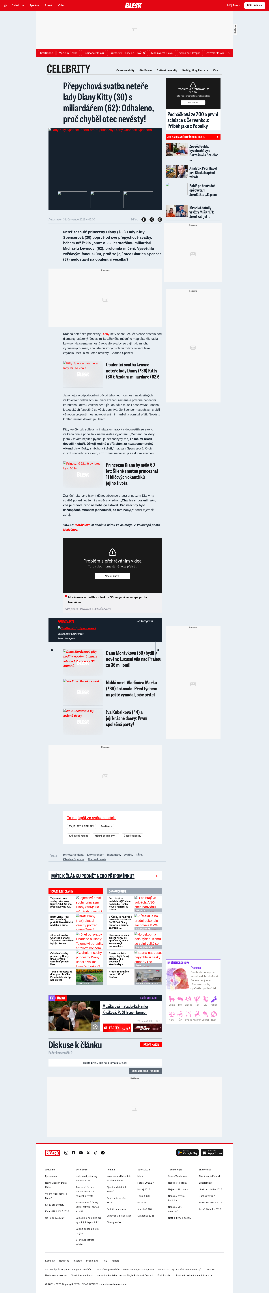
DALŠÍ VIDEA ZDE (148, 998)
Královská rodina (78, 835)
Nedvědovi (70, 529)
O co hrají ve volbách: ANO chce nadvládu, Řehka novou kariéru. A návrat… (119, 904)
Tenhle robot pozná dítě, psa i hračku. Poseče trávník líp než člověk (61, 975)
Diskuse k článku (75, 1045)
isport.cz (140, 965)
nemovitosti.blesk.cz (147, 983)
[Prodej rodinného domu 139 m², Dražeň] (148, 977)
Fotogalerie (66, 621)
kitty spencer (95, 854)
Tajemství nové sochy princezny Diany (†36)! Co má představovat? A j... (61, 902)
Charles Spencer (73, 859)
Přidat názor (151, 1044)
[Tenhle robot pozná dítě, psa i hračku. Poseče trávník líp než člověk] (89, 977)
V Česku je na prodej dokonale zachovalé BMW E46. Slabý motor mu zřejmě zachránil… (120, 922)
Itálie (139, 854)
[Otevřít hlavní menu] (5, 5)
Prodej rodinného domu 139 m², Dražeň (119, 974)
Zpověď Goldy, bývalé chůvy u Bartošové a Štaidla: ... (203, 152)
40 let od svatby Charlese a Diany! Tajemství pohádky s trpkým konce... (62, 939)
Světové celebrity (167, 70)
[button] (187, 1153)
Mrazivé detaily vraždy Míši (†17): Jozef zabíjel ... (201, 212)
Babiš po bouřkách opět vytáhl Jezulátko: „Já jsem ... (203, 192)
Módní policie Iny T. (106, 835)
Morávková (82, 525)
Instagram (113, 854)
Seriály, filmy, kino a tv (195, 70)
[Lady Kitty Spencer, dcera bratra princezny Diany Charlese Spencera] (100, 130)
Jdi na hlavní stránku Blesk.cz (186, 137)
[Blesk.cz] (133, 5)
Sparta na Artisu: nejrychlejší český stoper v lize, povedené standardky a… (119, 959)
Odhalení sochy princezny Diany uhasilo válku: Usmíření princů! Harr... (59, 959)
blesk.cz (140, 910)
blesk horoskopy (145, 947)
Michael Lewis (97, 859)
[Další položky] (229, 53)
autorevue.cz (143, 928)
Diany (105, 334)
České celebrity (125, 70)
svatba (128, 854)
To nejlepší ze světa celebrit (91, 818)
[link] (66, 1152)
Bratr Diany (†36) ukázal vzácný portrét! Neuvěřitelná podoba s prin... (61, 920)
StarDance (145, 70)
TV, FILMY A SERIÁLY (81, 826)
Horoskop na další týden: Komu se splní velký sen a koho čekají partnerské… (119, 940)
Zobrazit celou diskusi (145, 1071)
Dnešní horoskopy (178, 962)
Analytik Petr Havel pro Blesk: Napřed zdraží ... (203, 172)
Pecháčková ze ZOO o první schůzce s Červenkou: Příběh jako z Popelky (192, 119)
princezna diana (73, 854)
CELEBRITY (68, 68)
